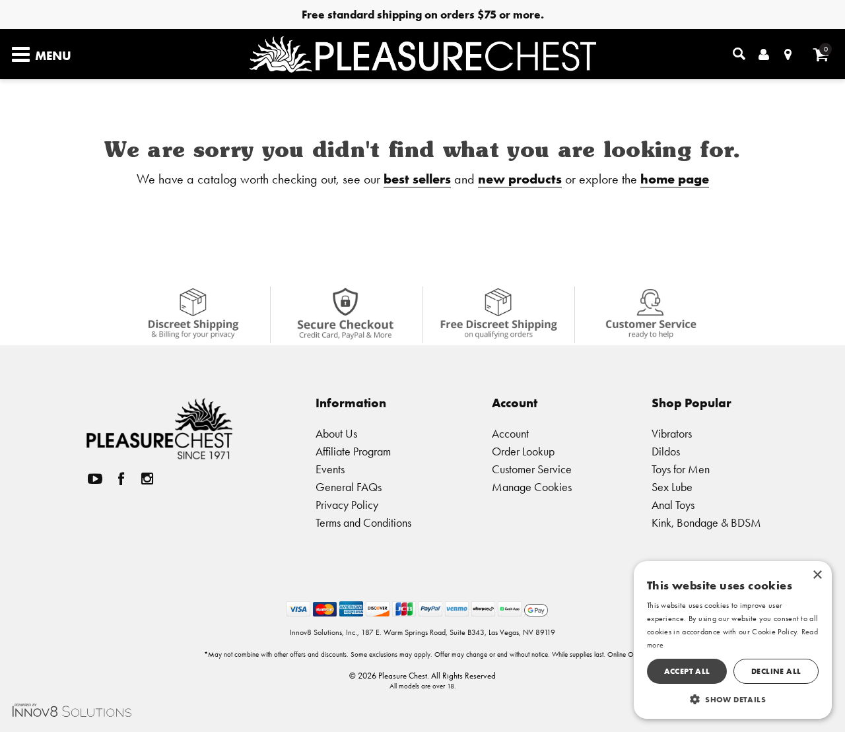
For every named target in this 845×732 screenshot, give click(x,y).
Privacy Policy (347, 505)
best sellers (417, 178)
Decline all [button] (776, 671)
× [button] (817, 575)
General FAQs (349, 487)
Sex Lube (672, 487)
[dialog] (733, 640)
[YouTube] (95, 478)
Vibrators (672, 433)
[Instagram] (147, 478)
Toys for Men (681, 469)
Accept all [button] (687, 671)
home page (674, 178)
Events (330, 469)
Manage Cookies (532, 487)
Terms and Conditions (363, 522)
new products (520, 178)
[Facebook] (121, 478)
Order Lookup (523, 451)
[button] (733, 699)
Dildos (666, 451)
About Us (336, 433)
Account (510, 433)
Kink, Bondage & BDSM (706, 522)
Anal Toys (673, 505)
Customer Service (532, 469)
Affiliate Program (353, 451)
